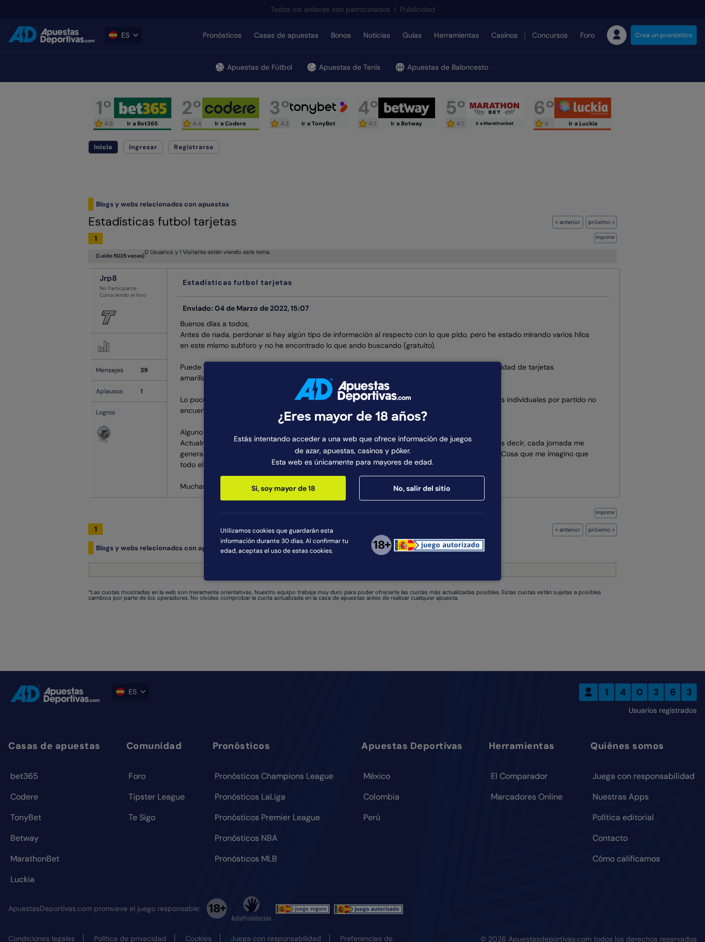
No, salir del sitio (422, 488)
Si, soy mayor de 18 (283, 488)
